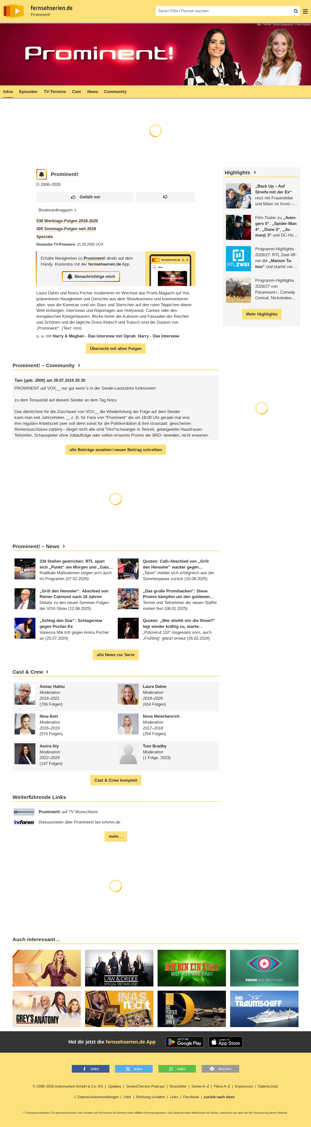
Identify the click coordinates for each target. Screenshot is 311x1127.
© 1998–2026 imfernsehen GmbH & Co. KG (68, 1086)
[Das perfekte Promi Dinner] (192, 1009)
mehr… (116, 836)
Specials (44, 236)
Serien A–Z (200, 1086)
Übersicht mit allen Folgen (116, 348)
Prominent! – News (36, 546)
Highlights (237, 172)
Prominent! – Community (44, 365)
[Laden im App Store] (226, 1042)
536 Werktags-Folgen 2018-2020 (67, 221)
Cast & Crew (28, 672)
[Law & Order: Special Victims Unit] (119, 968)
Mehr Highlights (261, 314)
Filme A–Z (222, 1086)
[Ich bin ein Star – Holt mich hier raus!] (192, 968)
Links (174, 1097)
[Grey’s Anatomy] (47, 1009)
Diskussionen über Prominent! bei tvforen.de (79, 822)
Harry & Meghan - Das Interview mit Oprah (94, 336)
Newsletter (178, 1086)
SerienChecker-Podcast (145, 1086)
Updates (114, 1086)
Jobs (127, 1097)
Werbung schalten (150, 1097)
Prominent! (41, 14)
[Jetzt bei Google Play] (185, 1042)
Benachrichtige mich (95, 276)
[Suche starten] (296, 11)
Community (115, 91)
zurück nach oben (219, 1097)
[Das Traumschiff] (264, 1009)
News (92, 91)
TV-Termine (55, 91)
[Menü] (305, 11)
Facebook (191, 1097)
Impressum (244, 1086)
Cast (76, 91)
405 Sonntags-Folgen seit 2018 (66, 228)
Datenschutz (268, 1086)
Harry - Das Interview (158, 336)
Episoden (28, 91)
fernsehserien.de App (131, 1042)
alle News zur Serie (115, 654)
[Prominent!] (170, 268)
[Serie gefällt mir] (84, 197)
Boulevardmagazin (56, 210)
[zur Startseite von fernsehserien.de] (14, 11)
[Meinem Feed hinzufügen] (41, 174)
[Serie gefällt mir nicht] (165, 197)
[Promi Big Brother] (264, 968)
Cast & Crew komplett (115, 780)
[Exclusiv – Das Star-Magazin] (47, 968)
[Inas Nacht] (119, 1009)
